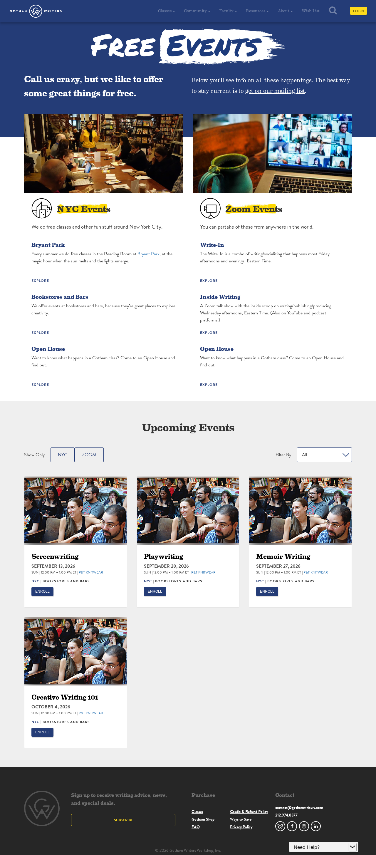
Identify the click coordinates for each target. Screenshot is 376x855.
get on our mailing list (275, 90)
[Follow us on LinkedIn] (316, 826)
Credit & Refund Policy (249, 811)
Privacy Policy (241, 827)
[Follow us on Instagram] (304, 826)
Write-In (212, 244)
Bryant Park (48, 244)
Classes (165, 11)
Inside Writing (220, 296)
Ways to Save (240, 819)
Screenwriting (54, 556)
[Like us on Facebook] (292, 826)
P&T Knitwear (91, 572)
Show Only (34, 454)
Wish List (311, 11)
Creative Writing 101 (64, 697)
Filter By (283, 454)
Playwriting (163, 556)
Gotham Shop (203, 819)
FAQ (196, 827)
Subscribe (123, 819)
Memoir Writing (283, 556)
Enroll (42, 591)
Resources (255, 11)
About (283, 11)
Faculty (226, 11)
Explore (40, 280)
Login (358, 11)
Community (195, 11)
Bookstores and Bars (59, 296)
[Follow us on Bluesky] (280, 826)
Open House (48, 348)
